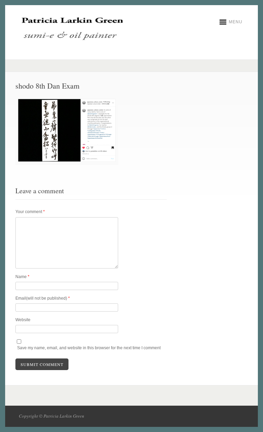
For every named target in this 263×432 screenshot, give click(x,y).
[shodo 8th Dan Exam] (66, 163)
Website (22, 319)
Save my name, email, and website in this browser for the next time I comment (89, 347)
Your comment (30, 211)
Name (22, 276)
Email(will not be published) (42, 298)
